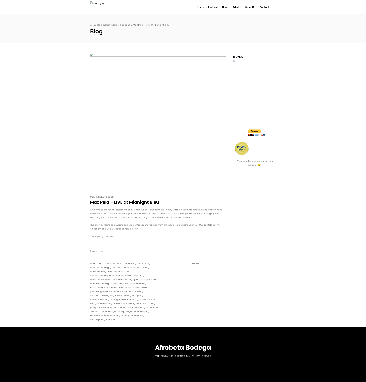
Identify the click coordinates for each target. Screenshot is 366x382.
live (111, 295)
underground (111, 315)
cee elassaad (121, 271)
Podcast (125, 25)
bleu (109, 271)
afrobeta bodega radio (125, 267)
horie (107, 287)
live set (119, 295)
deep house (97, 279)
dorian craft (97, 283)
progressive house (101, 307)
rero (155, 307)
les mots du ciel (99, 295)
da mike (126, 275)
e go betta (111, 283)
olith (92, 303)
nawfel (151, 299)
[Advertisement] (254, 193)
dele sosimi (124, 279)
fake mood (96, 287)
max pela (137, 295)
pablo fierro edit (145, 303)
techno (144, 311)
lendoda (114, 291)
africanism (129, 263)
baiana (144, 267)
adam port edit (113, 263)
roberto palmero (101, 311)
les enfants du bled (131, 291)
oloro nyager (104, 303)
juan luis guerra (99, 291)
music (142, 299)
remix (149, 307)
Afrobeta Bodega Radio (104, 25)
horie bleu (117, 287)
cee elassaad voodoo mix (105, 275)
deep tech (111, 279)
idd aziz (144, 287)
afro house (143, 263)
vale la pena (97, 319)
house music (131, 287)
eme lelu (124, 283)
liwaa (127, 295)
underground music (132, 315)
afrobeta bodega (100, 267)
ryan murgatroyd (122, 311)
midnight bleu (129, 299)
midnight (115, 299)
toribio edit (96, 315)
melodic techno (99, 299)
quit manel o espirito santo (128, 307)
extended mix (137, 283)
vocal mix (111, 319)
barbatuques (97, 271)
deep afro (137, 275)
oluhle (116, 303)
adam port (96, 263)
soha (136, 311)
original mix (127, 303)
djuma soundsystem (145, 279)
